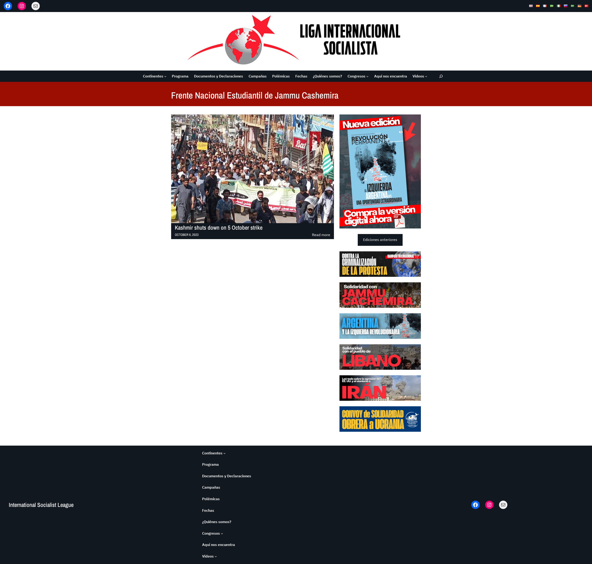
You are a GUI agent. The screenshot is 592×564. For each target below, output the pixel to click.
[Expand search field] (441, 76)
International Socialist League (41, 505)
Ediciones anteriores (380, 239)
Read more (321, 235)
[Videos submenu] (426, 76)
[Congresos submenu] (367, 76)
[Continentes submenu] (165, 76)
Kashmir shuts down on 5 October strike (218, 227)
